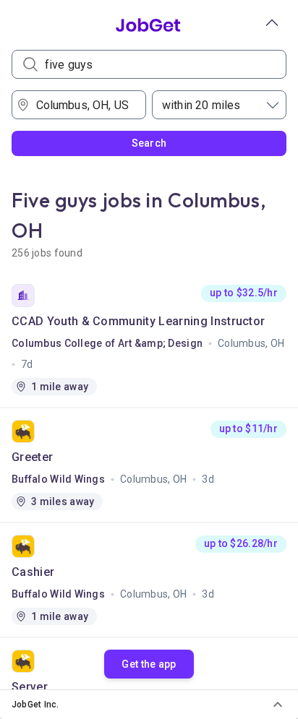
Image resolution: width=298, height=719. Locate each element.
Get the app (149, 664)
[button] (149, 704)
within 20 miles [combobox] (201, 105)
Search (149, 143)
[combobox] (84, 105)
